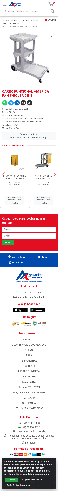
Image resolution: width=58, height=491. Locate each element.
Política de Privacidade (29, 292)
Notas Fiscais (17, 262)
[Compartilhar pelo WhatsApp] (4, 102)
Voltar (51, 19)
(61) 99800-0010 (31, 427)
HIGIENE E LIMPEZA (29, 371)
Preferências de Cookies (18, 485)
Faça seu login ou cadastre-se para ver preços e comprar (29, 136)
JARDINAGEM (29, 376)
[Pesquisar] (53, 11)
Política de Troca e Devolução (29, 297)
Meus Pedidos (18, 257)
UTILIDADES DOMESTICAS (29, 408)
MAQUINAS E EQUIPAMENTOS (29, 392)
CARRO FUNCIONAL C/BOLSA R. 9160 (43, 177)
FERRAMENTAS (29, 360)
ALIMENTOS (29, 339)
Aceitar (11, 480)
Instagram (30, 442)
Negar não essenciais (32, 480)
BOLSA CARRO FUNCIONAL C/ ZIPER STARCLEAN (14, 177)
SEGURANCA (29, 403)
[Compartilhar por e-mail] (23, 102)
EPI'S (29, 355)
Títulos (43, 257)
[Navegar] (3, 174)
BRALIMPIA (14, 128)
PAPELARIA (29, 397)
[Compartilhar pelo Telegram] (11, 102)
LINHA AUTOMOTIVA (29, 387)
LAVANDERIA (29, 382)
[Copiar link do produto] (29, 102)
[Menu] (4, 4)
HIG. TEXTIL (29, 366)
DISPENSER (29, 350)
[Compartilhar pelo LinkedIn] (17, 102)
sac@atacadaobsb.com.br (31, 431)
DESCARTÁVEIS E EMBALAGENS (29, 344)
